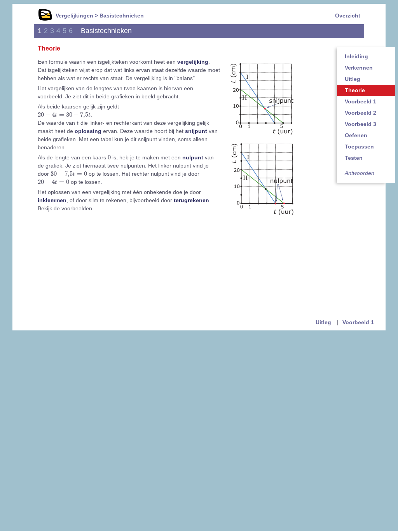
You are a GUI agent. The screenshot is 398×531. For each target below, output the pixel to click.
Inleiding (356, 56)
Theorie (355, 90)
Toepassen (359, 146)
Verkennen (359, 68)
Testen (354, 158)
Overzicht (347, 15)
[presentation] (64, 115)
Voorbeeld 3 (360, 124)
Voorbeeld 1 (360, 101)
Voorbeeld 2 (360, 113)
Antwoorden (359, 173)
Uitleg (352, 79)
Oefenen (356, 135)
